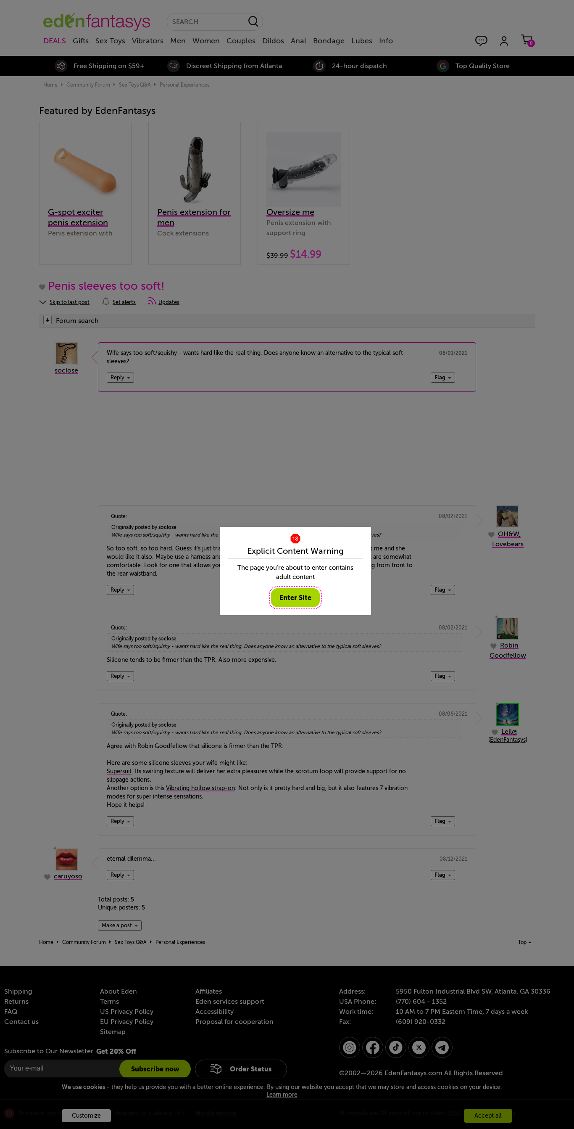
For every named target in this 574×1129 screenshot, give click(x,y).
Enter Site (295, 598)
